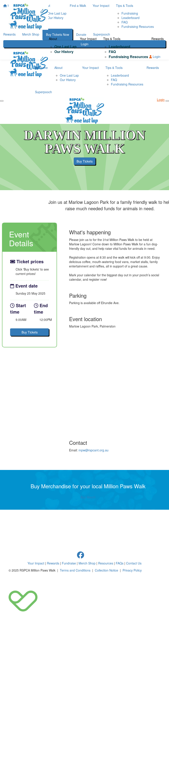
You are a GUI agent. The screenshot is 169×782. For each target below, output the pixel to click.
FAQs (119, 563)
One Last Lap (65, 46)
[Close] (167, 101)
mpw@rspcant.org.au (93, 450)
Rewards (157, 38)
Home (43, 67)
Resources (105, 563)
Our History (63, 51)
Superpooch (43, 92)
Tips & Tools (111, 38)
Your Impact (88, 38)
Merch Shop (87, 563)
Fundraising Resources (128, 56)
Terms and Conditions (75, 570)
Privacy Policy (132, 570)
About (53, 38)
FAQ (112, 51)
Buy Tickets (85, 161)
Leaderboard (119, 46)
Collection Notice (106, 570)
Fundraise (69, 563)
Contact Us (133, 563)
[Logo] (28, 16)
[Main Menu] (2, 101)
